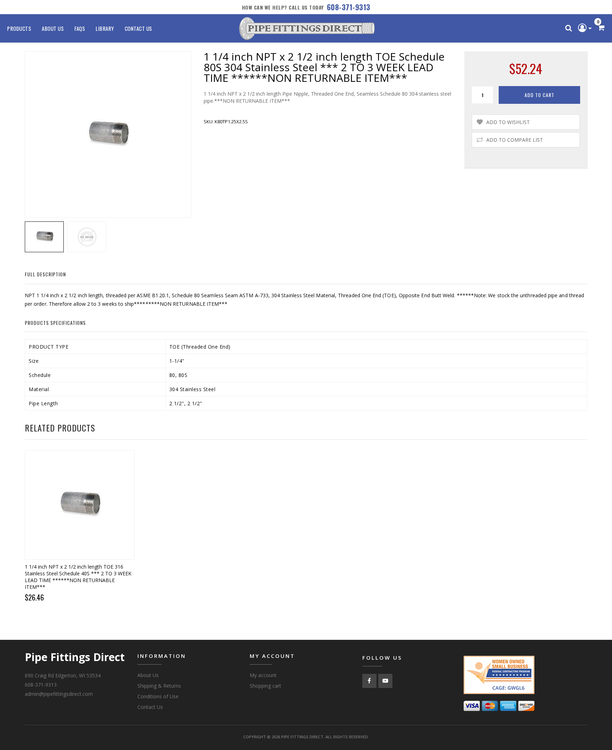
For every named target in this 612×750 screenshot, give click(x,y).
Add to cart (539, 94)
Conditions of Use (157, 696)
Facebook (369, 681)
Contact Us (138, 28)
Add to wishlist (508, 122)
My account (263, 675)
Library (105, 28)
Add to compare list (514, 139)
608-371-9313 (348, 7)
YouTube (385, 681)
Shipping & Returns (159, 685)
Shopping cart (265, 685)
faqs (79, 28)
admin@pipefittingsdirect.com (59, 693)
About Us (53, 28)
